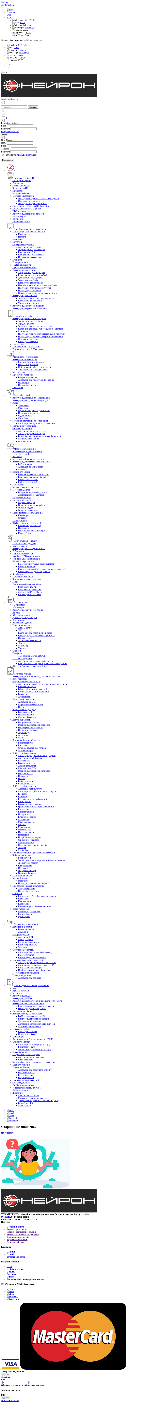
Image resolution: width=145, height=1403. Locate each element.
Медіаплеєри (18, 372)
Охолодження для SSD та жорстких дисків (38, 198)
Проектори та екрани (22, 375)
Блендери (22, 794)
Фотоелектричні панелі (29, 1026)
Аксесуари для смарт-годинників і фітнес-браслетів (37, 1001)
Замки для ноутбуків (28, 280)
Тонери (21, 643)
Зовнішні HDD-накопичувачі (26, 556)
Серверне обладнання (23, 244)
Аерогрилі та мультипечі (30, 789)
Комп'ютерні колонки (22, 576)
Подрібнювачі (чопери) (29, 837)
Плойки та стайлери (28, 730)
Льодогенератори (26, 888)
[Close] (5, 1374)
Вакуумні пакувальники (30, 804)
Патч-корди (23, 528)
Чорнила (22, 648)
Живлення (17, 1093)
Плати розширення (21, 180)
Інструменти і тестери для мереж (28, 459)
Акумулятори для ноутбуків (31, 272)
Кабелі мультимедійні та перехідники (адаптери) (41, 569)
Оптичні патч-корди (28, 510)
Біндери (16, 612)
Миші (15, 582)
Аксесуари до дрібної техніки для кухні (37, 791)
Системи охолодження (23, 196)
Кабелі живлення (26, 566)
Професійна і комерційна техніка (28, 886)
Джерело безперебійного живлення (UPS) (38, 1100)
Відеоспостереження (17, 1239)
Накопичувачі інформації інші (26, 584)
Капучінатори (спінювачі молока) (34, 906)
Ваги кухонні (24, 801)
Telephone (5, 149)
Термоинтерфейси (21, 221)
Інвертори (17, 993)
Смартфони (18, 344)
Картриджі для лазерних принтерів (35, 633)
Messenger (29, 27)
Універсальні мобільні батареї (26, 1088)
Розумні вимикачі (26, 1072)
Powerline (17, 456)
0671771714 (29, 20)
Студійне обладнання (28, 438)
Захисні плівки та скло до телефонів (35, 326)
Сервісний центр (15, 1227)
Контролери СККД (27, 944)
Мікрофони (23, 408)
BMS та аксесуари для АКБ (31, 1016)
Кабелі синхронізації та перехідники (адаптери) (41, 329)
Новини (11, 1252)
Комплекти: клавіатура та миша (27, 579)
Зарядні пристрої (26, 323)
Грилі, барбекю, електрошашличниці (36, 806)
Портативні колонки (28, 413)
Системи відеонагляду (23, 950)
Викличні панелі (26, 929)
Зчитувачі (22, 947)
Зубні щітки (24, 916)
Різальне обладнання (22, 622)
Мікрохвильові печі (27, 822)
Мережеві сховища (21, 497)
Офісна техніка (21, 602)
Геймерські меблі (20, 1029)
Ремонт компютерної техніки (21, 1232)
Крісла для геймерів (27, 1031)
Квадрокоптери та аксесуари (26, 1054)
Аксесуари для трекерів (29, 978)
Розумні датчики (26, 1075)
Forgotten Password (10, 131)
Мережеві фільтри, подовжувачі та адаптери (33, 1062)
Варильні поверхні (27, 686)
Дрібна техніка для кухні (24, 786)
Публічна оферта (15, 1269)
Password (5, 128)
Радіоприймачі (25, 415)
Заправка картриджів (18, 1237)
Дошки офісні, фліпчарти (24, 617)
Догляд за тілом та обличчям (26, 740)
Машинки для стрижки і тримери (34, 725)
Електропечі (24, 809)
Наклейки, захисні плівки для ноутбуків (37, 285)
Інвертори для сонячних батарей (34, 1019)
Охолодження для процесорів (32, 203)
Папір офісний (25, 638)
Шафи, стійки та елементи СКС (27, 523)
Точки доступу (19, 520)
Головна (11, 12)
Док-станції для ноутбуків (30, 277)
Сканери (16, 651)
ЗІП (20, 630)
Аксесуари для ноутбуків (24, 270)
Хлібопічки (23, 850)
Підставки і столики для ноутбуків (34, 288)
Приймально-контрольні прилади (34, 970)
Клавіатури (17, 574)
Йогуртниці (24, 814)
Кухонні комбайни (27, 817)
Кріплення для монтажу (29, 525)
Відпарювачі (24, 760)
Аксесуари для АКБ (22, 996)
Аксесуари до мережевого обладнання (31, 461)
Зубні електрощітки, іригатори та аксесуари (33, 852)
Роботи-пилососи (26, 781)
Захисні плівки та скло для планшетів (36, 298)
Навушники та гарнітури (24, 426)
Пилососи (23, 776)
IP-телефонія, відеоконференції (27, 451)
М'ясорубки (23, 819)
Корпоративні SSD (27, 252)
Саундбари (23, 418)
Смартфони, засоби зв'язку (27, 316)
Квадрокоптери (25, 1059)
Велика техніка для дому (24, 709)
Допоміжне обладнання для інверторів (36, 1024)
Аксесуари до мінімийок (30, 758)
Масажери (23, 881)
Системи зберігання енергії (25, 1080)
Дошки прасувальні (27, 766)
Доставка (11, 1274)
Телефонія (17, 653)
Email (3, 126)
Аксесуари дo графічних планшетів (29, 308)
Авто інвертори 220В (28, 1095)
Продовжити (7, 160)
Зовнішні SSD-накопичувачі (26, 559)
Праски (21, 778)
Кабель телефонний (27, 482)
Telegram (27, 25)
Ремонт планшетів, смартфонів (23, 1234)
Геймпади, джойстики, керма (32, 1008)
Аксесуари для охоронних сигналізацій (37, 962)
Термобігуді (23, 732)
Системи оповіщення (28, 973)
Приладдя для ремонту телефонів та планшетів (40, 336)
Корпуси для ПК (20, 188)
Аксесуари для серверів (29, 247)
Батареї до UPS (25, 1103)
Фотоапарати (24, 441)
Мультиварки (24, 829)
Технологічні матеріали (29, 640)
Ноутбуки (17, 242)
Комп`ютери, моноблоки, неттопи (28, 231)
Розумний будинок (21, 1067)
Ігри (14, 988)
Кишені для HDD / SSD (29, 594)
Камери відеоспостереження (32, 957)
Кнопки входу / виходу (29, 942)
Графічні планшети (21, 265)
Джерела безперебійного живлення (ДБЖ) (32, 1039)
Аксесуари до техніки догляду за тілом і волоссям (36, 676)
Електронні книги (21, 262)
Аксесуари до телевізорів (24, 359)
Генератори (18, 1036)
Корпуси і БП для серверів (31, 254)
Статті (10, 1254)
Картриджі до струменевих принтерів (36, 635)
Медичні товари (20, 878)
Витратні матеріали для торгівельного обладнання (42, 663)
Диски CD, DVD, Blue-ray (30, 592)
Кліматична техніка (21, 855)
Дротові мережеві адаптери (31, 495)
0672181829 (7, 1217)
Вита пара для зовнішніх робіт (32, 477)
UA (8, 65)
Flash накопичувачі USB (29, 589)
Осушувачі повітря (27, 870)
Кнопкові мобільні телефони (26, 346)
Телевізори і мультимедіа (26, 357)
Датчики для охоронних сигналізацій (36, 965)
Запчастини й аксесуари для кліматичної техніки (41, 860)
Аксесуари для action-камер (31, 431)
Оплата (10, 1277)
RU (8, 67)
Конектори (23, 515)
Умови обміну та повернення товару (25, 1279)
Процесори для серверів (29, 257)
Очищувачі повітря (27, 873)
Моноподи (23, 331)
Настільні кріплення (28, 364)
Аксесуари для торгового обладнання (36, 661)
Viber (22, 22)
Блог (9, 15)
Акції (9, 17)
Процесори (17, 191)
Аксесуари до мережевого (30, 467)
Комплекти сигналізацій (30, 967)
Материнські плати (21, 193)
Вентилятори (24, 858)
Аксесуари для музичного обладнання (36, 423)
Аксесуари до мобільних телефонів (29, 318)
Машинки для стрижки (29, 911)
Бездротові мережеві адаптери (32, 492)
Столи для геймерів (27, 1034)
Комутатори (18, 484)
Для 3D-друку (25, 628)
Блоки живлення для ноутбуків (33, 275)
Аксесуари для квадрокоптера (32, 1057)
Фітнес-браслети (20, 1090)
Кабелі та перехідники (23, 561)
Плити (21, 707)
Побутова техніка (22, 674)
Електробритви (25, 743)
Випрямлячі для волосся (29, 722)
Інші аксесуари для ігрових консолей (36, 1006)
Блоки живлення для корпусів (26, 208)
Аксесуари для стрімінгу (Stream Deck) (31, 398)
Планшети (17, 260)
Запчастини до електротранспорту (34, 1049)
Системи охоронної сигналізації (27, 960)
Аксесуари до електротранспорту (34, 1044)
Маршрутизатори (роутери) (25, 487)
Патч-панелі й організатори (31, 530)
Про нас (11, 1271)
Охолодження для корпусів (31, 201)
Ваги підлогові (19, 679)
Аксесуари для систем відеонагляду (35, 952)
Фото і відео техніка (22, 428)
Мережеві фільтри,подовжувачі (33, 1098)
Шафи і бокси (24, 533)
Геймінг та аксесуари (22, 553)
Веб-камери (18, 551)
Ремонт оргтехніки (16, 1229)
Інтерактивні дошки (28, 377)
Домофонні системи (22, 927)
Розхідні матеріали (21, 625)
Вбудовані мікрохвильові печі (32, 689)
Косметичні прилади (22, 875)
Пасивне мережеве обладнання (27, 513)
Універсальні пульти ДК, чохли (33, 369)
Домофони (23, 932)
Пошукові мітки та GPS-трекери (28, 349)
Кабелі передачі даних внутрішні (34, 571)
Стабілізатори (24, 1105)
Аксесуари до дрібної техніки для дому (37, 755)
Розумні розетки (26, 1077)
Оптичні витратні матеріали (31, 505)
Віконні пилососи (26, 763)
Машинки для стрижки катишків (34, 771)
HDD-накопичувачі (21, 211)
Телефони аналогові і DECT (31, 656)
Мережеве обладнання (25, 449)
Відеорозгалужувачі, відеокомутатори (36, 564)
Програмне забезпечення (24, 267)
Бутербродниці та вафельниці (32, 799)
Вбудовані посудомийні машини (33, 691)
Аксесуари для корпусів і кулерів (28, 214)
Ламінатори (18, 620)
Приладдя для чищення (29, 290)
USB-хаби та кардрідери (24, 543)
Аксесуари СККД (26, 937)
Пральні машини (26, 714)
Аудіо (15, 403)
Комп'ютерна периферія (25, 541)
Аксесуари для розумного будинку (35, 1070)
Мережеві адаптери (21, 490)
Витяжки (22, 694)
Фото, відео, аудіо (22, 395)
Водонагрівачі (25, 712)
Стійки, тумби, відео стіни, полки (34, 367)
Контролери (18, 219)
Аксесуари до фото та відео (31, 433)
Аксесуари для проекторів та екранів (36, 380)
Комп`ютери (24, 234)
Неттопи (22, 237)
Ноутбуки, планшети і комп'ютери (30, 229)
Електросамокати (26, 1047)
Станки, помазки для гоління (32, 748)
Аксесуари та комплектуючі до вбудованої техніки (42, 684)
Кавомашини (24, 901)
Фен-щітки (23, 735)
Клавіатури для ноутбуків (30, 283)
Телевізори (17, 387)
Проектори (23, 382)
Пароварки (23, 835)
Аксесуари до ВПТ (27, 702)
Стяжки (22, 518)
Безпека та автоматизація (26, 924)
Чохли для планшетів (28, 303)
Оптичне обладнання (22, 500)
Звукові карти (19, 216)
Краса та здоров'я (20, 909)
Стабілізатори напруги (23, 1085)
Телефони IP (24, 454)
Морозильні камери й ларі (30, 704)
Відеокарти (17, 183)
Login (4, 134)
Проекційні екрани (27, 385)
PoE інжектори (25, 464)
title (3, 1379)
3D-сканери (18, 607)
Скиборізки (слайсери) (29, 840)
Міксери (22, 824)
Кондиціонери (25, 865)
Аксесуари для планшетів (24, 295)
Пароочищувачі (25, 773)
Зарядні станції (19, 1052)
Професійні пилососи (28, 891)
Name (4, 143)
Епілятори (23, 745)
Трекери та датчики (21, 975)
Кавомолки (23, 904)
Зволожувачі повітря (28, 863)
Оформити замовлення (13, 1385)
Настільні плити (26, 832)
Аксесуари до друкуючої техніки (28, 610)
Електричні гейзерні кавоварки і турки (37, 896)
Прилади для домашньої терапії (33, 883)
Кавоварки (23, 898)
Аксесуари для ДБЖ (22, 998)
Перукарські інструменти (30, 727)
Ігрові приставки (20, 990)
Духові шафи (24, 697)
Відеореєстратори (26, 955)
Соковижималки (26, 842)
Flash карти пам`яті (27, 587)
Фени (21, 737)
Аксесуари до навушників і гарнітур (30, 400)
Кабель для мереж (21, 472)
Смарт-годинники (21, 1082)
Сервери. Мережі (15, 1242)
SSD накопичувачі (21, 185)
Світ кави (17, 893)
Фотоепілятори (25, 750)
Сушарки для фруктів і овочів (32, 845)
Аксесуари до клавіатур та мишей (28, 548)
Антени (22, 469)
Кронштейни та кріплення (31, 362)
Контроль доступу (21, 934)
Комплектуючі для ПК (24, 178)
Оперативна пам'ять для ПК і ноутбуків (31, 206)
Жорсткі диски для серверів (31, 249)
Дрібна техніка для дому (24, 753)
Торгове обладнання (22, 658)
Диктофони (23, 405)
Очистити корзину (34, 1385)
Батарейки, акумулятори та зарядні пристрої (39, 436)
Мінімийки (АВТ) (27, 768)
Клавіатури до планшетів (30, 300)
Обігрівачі (23, 868)
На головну (7, 1133)
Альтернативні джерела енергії (27, 1013)
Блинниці (22, 796)
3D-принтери (18, 605)
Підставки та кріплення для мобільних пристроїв (42, 334)
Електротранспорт (21, 1042)
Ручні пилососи (25, 783)
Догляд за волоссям (21, 720)
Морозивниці (24, 827)
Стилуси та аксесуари (28, 339)
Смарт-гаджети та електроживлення (31, 985)
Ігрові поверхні (19, 546)
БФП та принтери (21, 615)
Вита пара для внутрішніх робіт (33, 474)
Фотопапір (23, 645)
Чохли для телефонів (28, 341)
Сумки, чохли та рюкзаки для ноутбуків (37, 293)
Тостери (22, 847)
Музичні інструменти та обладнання (30, 421)
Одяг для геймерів (21, 1065)
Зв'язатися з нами (16, 1257)
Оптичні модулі (25, 507)
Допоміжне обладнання (29, 1021)
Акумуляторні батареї (22, 1011)
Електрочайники (26, 812)
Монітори (17, 239)
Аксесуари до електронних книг (28, 306)
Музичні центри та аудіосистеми (34, 410)
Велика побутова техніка (24, 699)
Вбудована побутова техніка (26, 681)
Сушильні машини (27, 717)
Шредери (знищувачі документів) (28, 666)
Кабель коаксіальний (28, 479)
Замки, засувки (25, 939)
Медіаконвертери (26, 502)
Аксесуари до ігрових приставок (28, 1003)
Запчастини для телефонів (30, 321)
